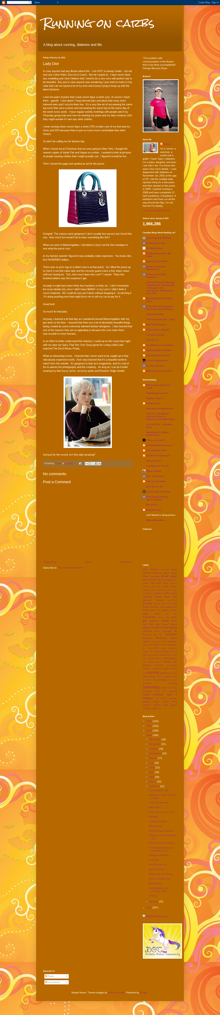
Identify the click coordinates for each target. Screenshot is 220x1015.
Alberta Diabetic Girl (158, 355)
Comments (53, 982)
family (146, 610)
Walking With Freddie (158, 350)
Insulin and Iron (155, 365)
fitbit (158, 610)
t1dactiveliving (155, 314)
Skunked (153, 816)
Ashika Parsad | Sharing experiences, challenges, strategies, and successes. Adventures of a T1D (160, 288)
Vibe (157, 698)
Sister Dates (155, 826)
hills (157, 624)
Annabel (165, 570)
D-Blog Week (162, 596)
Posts (50, 976)
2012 (149, 735)
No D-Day (147, 648)
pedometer (165, 655)
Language (167, 631)
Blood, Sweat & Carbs (159, 370)
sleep (152, 676)
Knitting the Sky (155, 243)
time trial (160, 691)
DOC (174, 603)
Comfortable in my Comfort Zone (159, 889)
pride (150, 662)
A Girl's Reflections (157, 360)
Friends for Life (165, 614)
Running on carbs (99, 23)
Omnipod (172, 648)
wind (165, 705)
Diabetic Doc (153, 509)
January (154, 901)
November (155, 744)
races (166, 661)
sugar (174, 680)
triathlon (158, 694)
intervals (147, 631)
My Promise (155, 883)
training (173, 691)
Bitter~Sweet (153, 471)
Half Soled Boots (156, 324)
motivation (172, 641)
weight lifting (169, 701)
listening (147, 634)
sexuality (173, 673)
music (146, 645)
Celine (167, 144)
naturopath (172, 645)
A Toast (153, 895)
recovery (159, 665)
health (165, 620)
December (155, 739)
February (154, 786)
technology (172, 688)
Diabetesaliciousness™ (160, 445)
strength (161, 680)
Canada (146, 587)
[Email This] (86, 463)
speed (167, 676)
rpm (144, 673)
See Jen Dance (155, 476)
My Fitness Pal (158, 645)
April (152, 777)
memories (156, 642)
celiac (159, 587)
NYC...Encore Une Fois (161, 812)
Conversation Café (159, 790)
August (153, 758)
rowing (174, 668)
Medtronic (147, 638)
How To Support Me (159, 878)
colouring (160, 590)
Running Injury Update (161, 830)
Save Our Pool (156, 869)
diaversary (172, 600)
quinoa (158, 662)
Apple (174, 569)
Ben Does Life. (154, 486)
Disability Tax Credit (162, 604)
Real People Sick (158, 864)
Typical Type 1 (154, 398)
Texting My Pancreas (158, 491)
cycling (147, 596)
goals (174, 617)
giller (167, 617)
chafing (173, 586)
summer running (160, 683)
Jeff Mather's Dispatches (160, 515)
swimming (151, 687)
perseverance (155, 658)
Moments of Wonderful (159, 408)
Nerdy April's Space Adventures (157, 433)
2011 (149, 907)
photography (170, 658)
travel (146, 694)
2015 (149, 721)
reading (147, 665)
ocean (163, 648)
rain (175, 661)
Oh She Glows (154, 248)
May (152, 772)
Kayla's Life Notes (156, 261)
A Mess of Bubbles (159, 855)
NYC (156, 648)
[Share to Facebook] (96, 463)
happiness (154, 621)
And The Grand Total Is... (162, 843)
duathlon (155, 607)
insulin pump (169, 627)
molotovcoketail (116, 992)
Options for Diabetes (152, 652)
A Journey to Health (157, 329)
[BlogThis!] (89, 463)
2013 (149, 730)
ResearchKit (172, 665)
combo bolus (171, 590)
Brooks (174, 580)
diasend (160, 600)
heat (151, 624)
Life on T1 (152, 340)
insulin (155, 627)
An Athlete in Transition (160, 345)
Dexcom (147, 600)
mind (164, 642)
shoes (146, 676)
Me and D (151, 504)
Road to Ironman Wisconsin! (156, 268)
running (152, 672)
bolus (145, 579)
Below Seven (153, 460)
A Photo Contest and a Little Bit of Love (161, 849)
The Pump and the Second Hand (157, 498)
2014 (149, 726)
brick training (164, 580)
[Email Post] (80, 463)
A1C (145, 569)
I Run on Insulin (155, 440)
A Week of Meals (158, 821)
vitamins (173, 698)
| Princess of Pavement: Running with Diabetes (160, 307)
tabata (164, 688)
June (152, 767)
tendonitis (147, 691)
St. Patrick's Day (150, 680)
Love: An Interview (159, 802)
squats (174, 677)
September (155, 753)
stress (169, 680)
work (154, 708)
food (145, 613)
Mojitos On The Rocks (161, 874)
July (151, 762)
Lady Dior (154, 860)
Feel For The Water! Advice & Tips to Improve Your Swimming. (160, 416)
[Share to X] (93, 463)
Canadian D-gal (155, 334)
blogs (174, 572)
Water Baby (155, 807)
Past (149, 655)
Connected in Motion (158, 238)
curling (173, 593)
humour (165, 624)
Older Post (125, 562)
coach (153, 590)
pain (145, 655)
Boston (153, 579)
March (153, 781)
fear (153, 610)
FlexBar (165, 610)
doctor (146, 606)
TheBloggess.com (157, 393)
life (175, 631)
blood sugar (169, 576)
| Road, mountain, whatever (156, 275)
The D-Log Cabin (156, 481)
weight (156, 701)
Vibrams (163, 698)
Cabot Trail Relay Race (155, 583)
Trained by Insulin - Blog (160, 319)
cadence (173, 583)
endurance (171, 606)
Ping (144, 662)
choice (146, 590)
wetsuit (157, 705)
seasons (164, 672)
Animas (154, 569)
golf (145, 620)
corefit (165, 593)
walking (146, 701)
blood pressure (151, 576)
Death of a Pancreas (158, 455)
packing (173, 652)
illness (173, 624)
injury (146, 627)
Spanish (159, 677)
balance (157, 572)
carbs (153, 587)
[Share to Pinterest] (99, 463)
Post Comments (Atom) (70, 567)
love (155, 634)
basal (166, 572)
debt (175, 597)
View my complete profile (156, 210)
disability (147, 603)
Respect (147, 668)
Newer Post (50, 562)
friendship (149, 617)
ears (162, 607)
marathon (171, 634)
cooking (157, 593)
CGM (165, 586)
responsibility (157, 669)
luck (161, 635)
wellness (147, 705)
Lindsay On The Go (157, 465)
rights (166, 668)
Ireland (157, 631)
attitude (147, 572)
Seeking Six (153, 403)
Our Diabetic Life (156, 450)
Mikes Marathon (155, 520)
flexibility (173, 610)
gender (160, 617)
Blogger (144, 992)
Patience (155, 655)
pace (166, 651)
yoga (159, 708)
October (154, 748)
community (147, 593)
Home (88, 562)
